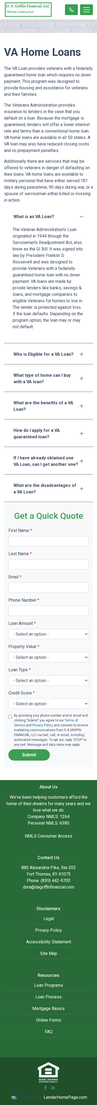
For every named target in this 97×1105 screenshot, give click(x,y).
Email (15, 576)
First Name (20, 530)
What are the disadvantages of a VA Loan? (44, 488)
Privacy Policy (42, 725)
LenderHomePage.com (65, 1097)
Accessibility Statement (48, 941)
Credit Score (21, 693)
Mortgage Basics (48, 1008)
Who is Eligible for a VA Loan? (43, 354)
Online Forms (48, 1020)
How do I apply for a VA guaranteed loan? (36, 433)
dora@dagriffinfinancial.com (48, 887)
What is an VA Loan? (33, 216)
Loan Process (48, 996)
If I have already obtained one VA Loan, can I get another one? (45, 461)
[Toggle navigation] (86, 9)
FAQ (49, 1031)
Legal (48, 918)
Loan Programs (48, 985)
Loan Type (19, 669)
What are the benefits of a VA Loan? (43, 406)
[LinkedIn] (53, 1088)
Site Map (48, 953)
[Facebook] (45, 1088)
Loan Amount (22, 623)
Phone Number (23, 600)
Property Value (23, 646)
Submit (29, 754)
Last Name (20, 553)
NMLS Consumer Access (48, 836)
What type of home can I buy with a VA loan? (42, 378)
